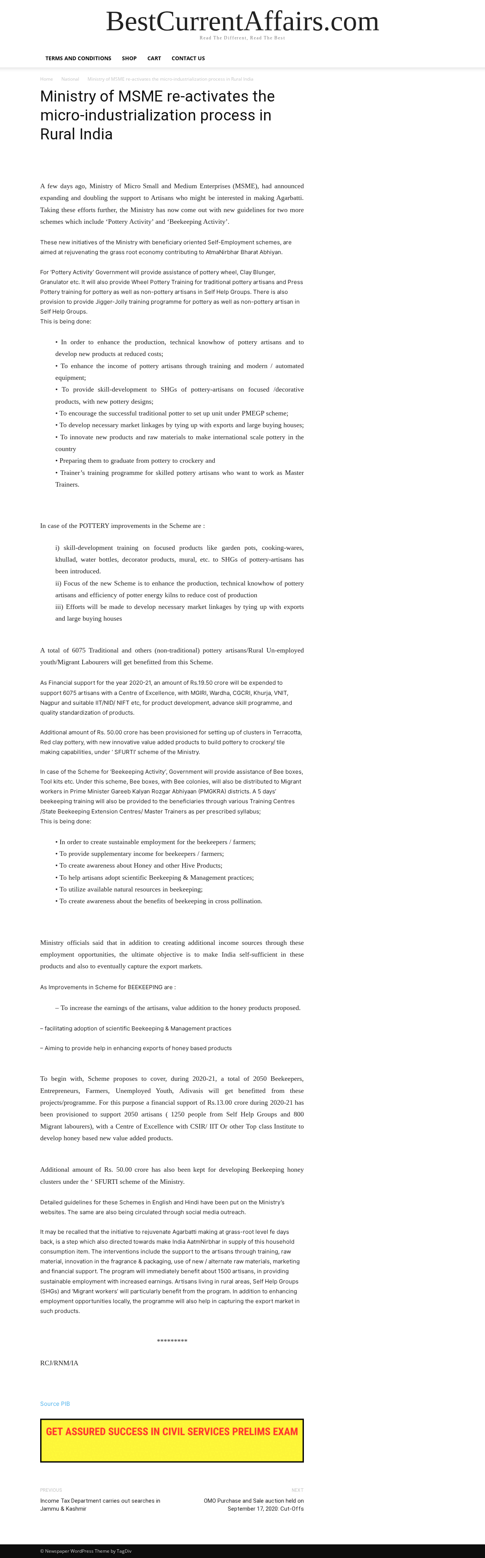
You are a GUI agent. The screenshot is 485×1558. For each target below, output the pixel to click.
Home (46, 79)
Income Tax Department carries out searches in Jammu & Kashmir (100, 1504)
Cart (154, 58)
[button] (436, 58)
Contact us (188, 58)
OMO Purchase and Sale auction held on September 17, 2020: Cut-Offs (254, 1504)
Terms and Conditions (78, 58)
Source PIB (55, 1403)
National (70, 79)
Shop (129, 58)
